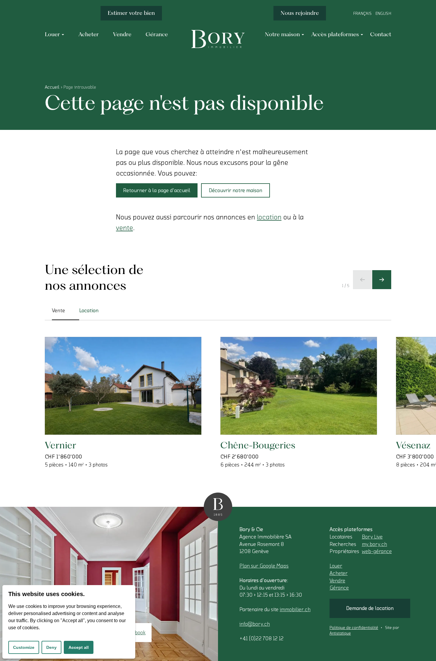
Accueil (52, 87)
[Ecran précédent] (362, 279)
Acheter (339, 573)
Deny (51, 647)
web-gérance (377, 551)
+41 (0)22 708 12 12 (261, 638)
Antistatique (340, 633)
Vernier (60, 445)
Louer (336, 565)
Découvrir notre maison (235, 190)
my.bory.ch (374, 544)
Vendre (337, 580)
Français (362, 14)
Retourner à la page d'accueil (156, 190)
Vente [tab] (58, 310)
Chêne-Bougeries (257, 445)
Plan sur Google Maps (264, 565)
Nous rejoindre (300, 12)
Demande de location (370, 608)
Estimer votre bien (131, 12)
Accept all (79, 647)
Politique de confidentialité (354, 628)
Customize (23, 647)
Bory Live (372, 536)
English (383, 14)
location (269, 217)
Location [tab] (88, 310)
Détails (73, 415)
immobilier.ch (295, 609)
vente (124, 227)
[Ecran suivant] (381, 279)
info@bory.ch (254, 624)
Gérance (339, 587)
